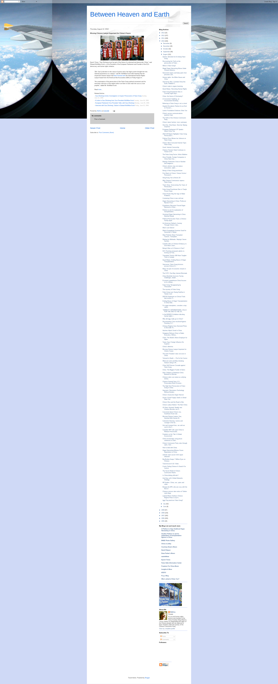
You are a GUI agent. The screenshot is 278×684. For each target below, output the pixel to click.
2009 (163, 510)
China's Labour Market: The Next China (175, 405)
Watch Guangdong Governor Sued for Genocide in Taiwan (174, 231)
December (166, 43)
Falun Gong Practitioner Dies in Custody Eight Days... (172, 92)
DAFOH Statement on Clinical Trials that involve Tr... (174, 297)
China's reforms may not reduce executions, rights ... (173, 167)
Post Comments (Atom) (106, 132)
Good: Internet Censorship (171, 147)
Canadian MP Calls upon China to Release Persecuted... (173, 430)
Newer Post (95, 128)
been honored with (120, 75)
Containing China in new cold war (173, 198)
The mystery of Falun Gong (171, 289)
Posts (164, 636)
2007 (163, 515)
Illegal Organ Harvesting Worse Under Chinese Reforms (174, 69)
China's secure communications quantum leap (173, 114)
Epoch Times (165, 560)
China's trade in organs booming (173, 86)
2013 (163, 33)
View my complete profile (167, 628)
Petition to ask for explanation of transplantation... (173, 211)
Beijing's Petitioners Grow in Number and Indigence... (174, 162)
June (165, 506)
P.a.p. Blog (165, 576)
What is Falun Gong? (169, 65)
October (166, 49)
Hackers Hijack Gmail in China (172, 330)
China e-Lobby (166, 543)
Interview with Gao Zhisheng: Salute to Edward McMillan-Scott (115, 105)
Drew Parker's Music (168, 553)
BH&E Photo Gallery (168, 540)
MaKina (172, 612)
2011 (163, 38)
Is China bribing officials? (170, 475)
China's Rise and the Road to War (173, 402)
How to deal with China (170, 447)
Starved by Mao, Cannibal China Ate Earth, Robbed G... (174, 82)
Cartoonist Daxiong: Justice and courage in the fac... (173, 421)
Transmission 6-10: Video (171, 464)
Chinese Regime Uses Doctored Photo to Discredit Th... (175, 327)
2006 (163, 518)
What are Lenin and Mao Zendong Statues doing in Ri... (173, 361)
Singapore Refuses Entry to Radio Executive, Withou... (173, 334)
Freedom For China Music (170, 566)
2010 (163, 41)
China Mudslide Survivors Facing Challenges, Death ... (173, 277)
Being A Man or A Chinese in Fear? (173, 248)
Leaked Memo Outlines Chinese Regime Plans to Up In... (173, 496)
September (166, 51)
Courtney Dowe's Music (169, 547)
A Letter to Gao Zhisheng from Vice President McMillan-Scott (114, 100)
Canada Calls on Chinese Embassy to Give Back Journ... (174, 244)
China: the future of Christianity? (173, 96)
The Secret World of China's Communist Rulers (171, 471)
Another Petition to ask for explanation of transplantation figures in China (171, 535)
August (165, 54)
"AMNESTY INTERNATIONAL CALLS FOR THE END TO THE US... (175, 310)
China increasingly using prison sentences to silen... (172, 439)
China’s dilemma (168, 346)
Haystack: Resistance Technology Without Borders (173, 391)
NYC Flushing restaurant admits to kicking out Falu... (173, 252)
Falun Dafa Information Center (171, 563)
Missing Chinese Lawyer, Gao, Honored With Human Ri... (172, 417)
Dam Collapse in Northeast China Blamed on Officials (173, 373)
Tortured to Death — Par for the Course (175, 358)
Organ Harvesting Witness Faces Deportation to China (173, 451)
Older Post (149, 128)
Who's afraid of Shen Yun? (170, 579)
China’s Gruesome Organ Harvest (173, 395)
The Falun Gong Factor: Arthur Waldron (175, 154)
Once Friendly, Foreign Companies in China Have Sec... (174, 158)
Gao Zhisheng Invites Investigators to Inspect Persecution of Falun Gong (118, 96)
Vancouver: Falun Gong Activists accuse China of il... (173, 265)
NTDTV (163, 572)
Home (122, 128)
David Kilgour (166, 550)
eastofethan (165, 556)
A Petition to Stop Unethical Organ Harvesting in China (173, 529)
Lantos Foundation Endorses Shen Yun (175, 110)
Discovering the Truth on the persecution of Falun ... (171, 62)
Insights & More (166, 569)
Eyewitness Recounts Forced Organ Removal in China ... (174, 206)
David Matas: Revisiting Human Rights (175, 89)
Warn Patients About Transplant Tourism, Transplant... (173, 236)
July (164, 504)
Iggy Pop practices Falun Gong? (173, 500)
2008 (163, 513)
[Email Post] (113, 111)
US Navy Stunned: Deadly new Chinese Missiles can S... (172, 408)
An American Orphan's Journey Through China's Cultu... (172, 224)
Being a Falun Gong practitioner (172, 170)
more (99, 89)
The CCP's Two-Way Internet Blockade (175, 273)
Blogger (147, 678)
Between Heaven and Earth (129, 14)
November (166, 46)
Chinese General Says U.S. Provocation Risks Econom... (173, 382)
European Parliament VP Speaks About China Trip (173, 130)
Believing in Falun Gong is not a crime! (175, 103)
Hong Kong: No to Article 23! (171, 178)
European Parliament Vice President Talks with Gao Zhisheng (114, 103)
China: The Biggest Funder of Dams (174, 370)
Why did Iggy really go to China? (173, 319)
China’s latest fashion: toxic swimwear (175, 122)
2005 (163, 521)
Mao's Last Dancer (168, 228)
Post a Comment (99, 119)
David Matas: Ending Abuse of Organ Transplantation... (174, 261)
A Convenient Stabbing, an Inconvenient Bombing (171, 99)
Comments (165, 639)
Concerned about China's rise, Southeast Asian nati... (172, 413)
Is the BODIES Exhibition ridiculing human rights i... (174, 315)
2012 (163, 35)
